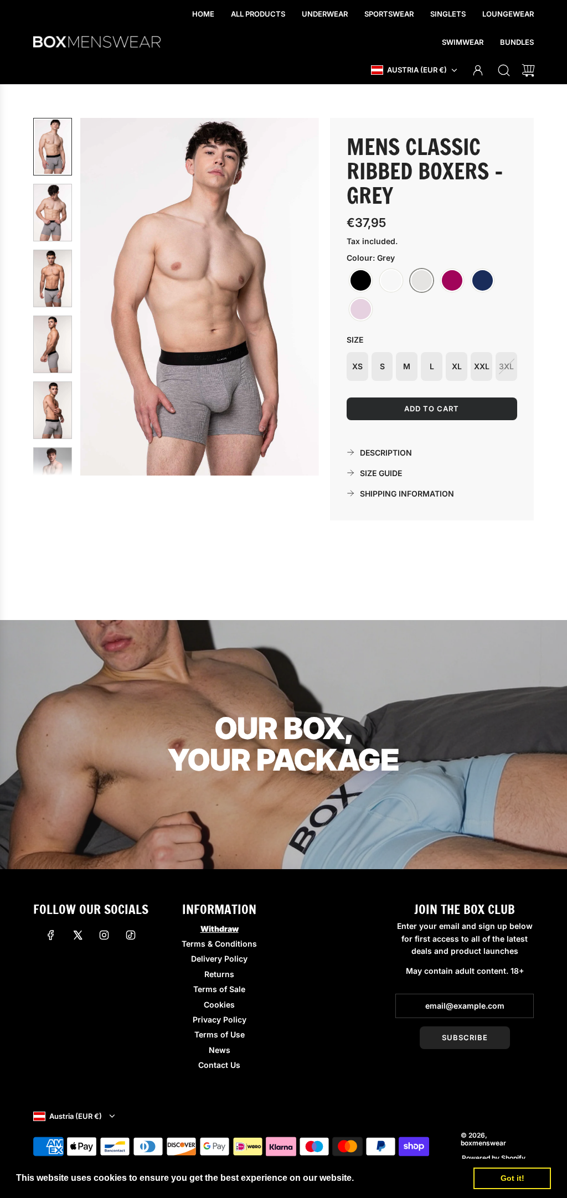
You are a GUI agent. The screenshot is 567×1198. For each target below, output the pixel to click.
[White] (391, 280)
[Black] (361, 280)
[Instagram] (104, 935)
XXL (481, 366)
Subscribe (465, 1037)
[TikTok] (130, 935)
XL (457, 366)
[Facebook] (51, 935)
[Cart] (528, 70)
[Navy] (482, 280)
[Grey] (422, 280)
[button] (107, 297)
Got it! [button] (512, 1178)
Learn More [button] (381, 1177)
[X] (77, 935)
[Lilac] (361, 309)
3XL (506, 366)
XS (357, 366)
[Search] (504, 70)
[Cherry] (452, 280)
